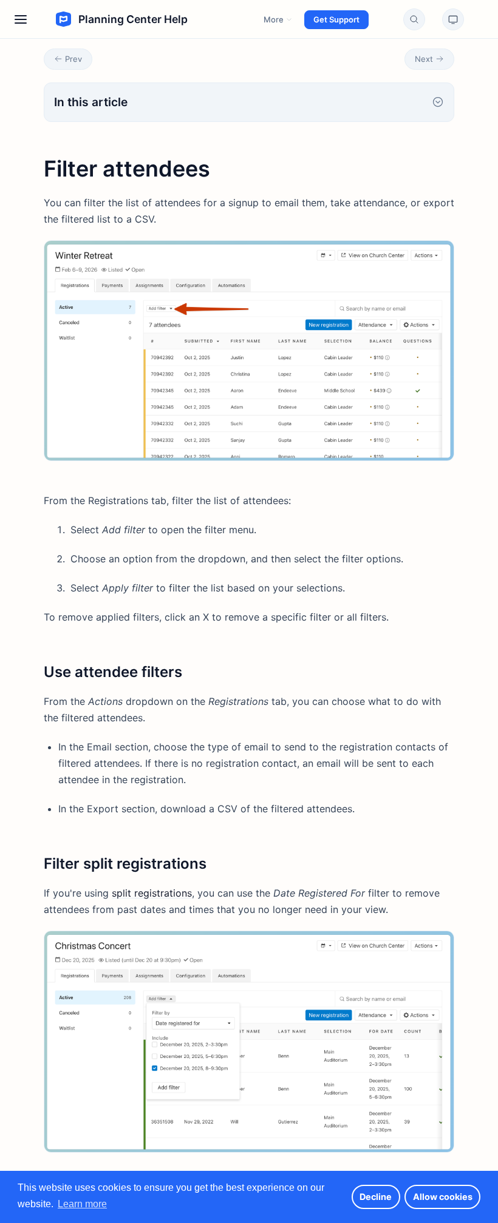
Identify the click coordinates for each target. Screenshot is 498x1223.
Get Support (336, 19)
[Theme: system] (453, 19)
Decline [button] (376, 1196)
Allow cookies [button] (442, 1196)
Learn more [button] (82, 1204)
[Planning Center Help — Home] (108, 19)
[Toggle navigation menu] (21, 19)
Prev (73, 59)
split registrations (152, 893)
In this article (91, 102)
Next (424, 59)
